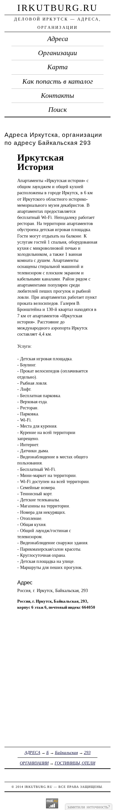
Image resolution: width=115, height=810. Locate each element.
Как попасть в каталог (57, 81)
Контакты (57, 95)
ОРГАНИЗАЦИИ (34, 763)
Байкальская (66, 752)
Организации (57, 53)
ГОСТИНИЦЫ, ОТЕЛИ (75, 763)
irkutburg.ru (57, 8)
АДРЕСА (32, 752)
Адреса (57, 39)
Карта (57, 67)
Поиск (57, 109)
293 (87, 752)
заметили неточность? (88, 806)
